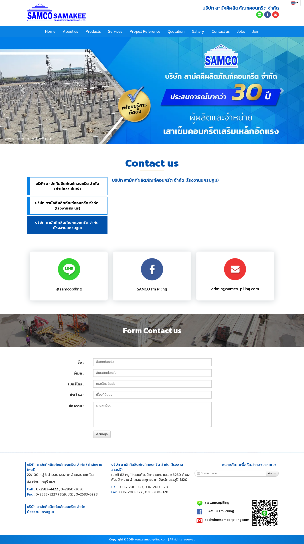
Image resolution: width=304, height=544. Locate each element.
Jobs (241, 31)
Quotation (176, 31)
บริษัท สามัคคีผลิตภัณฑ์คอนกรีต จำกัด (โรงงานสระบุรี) (67, 205)
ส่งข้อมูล (102, 434)
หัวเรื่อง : (77, 395)
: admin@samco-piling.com (227, 519)
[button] (23, 90)
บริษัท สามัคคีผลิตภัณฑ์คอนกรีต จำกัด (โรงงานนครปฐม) (67, 225)
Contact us (221, 31)
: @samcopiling (217, 502)
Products (93, 31)
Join (255, 31)
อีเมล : (78, 373)
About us (70, 31)
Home (50, 31)
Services (115, 31)
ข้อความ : (76, 406)
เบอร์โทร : (76, 384)
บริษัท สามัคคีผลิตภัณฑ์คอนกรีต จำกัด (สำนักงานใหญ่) (67, 186)
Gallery (198, 31)
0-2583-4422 (47, 489)
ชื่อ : (80, 362)
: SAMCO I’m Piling (219, 511)
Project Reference (145, 31)
